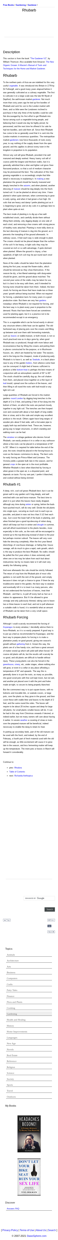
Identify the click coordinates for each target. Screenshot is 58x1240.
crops (12, 464)
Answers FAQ (13, 1209)
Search (52, 1230)
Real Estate (12, 1055)
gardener (36, 99)
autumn (27, 185)
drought (40, 525)
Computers (12, 978)
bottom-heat (22, 370)
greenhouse (8, 664)
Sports (10, 1085)
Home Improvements (17, 1031)
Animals (11, 955)
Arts (9, 966)
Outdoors (11, 1097)
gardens (42, 300)
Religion (11, 1067)
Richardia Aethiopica (23, 776)
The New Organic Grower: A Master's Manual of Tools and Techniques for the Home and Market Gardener (28, 65)
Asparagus (8, 627)
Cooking (11, 1008)
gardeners (14, 140)
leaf (4, 383)
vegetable (13, 86)
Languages (12, 1037)
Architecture (13, 960)
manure (17, 189)
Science (10, 1073)
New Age (11, 1043)
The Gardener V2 (38, 58)
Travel (10, 1091)
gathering (21, 644)
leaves (14, 336)
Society (10, 1079)
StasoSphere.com (36, 1236)
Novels (10, 1049)
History (10, 1026)
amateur (10, 437)
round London (17, 398)
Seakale (36, 359)
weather (23, 720)
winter (28, 504)
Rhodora (18, 768)
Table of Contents (17, 772)
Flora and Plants (14, 1002)
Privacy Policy (10, 1230)
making (40, 179)
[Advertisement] (29, 29)
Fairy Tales (12, 990)
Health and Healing (16, 1020)
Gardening (12, 1014)
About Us (41, 1230)
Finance (10, 996)
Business (11, 972)
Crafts (10, 984)
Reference (12, 1061)
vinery (17, 664)
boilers (29, 363)
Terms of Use (27, 1230)
